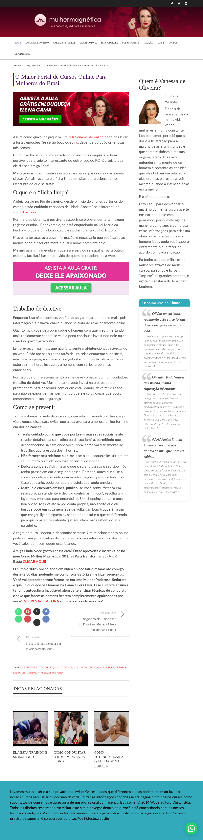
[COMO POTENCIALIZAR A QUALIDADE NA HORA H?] (111, 729)
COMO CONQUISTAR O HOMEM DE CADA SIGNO (70, 757)
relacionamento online (86, 137)
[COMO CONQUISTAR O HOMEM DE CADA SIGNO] (71, 729)
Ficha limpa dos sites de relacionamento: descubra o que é (77, 65)
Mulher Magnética (86, 667)
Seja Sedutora (34, 65)
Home (17, 65)
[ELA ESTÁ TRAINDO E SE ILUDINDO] (30, 729)
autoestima (64, 667)
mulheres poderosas (112, 667)
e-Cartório (28, 212)
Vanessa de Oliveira (50, 673)
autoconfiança (46, 667)
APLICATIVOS (27, 667)
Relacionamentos (24, 673)
